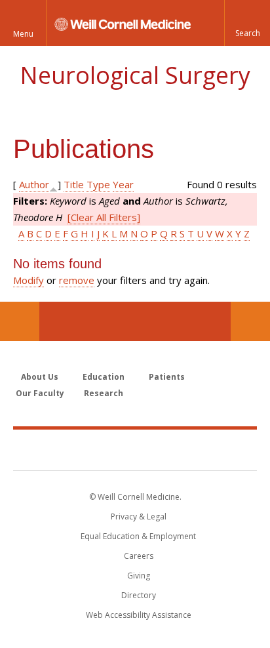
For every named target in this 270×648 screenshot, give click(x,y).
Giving (138, 575)
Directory (138, 595)
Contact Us (250, 321)
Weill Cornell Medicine (135, 449)
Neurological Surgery (135, 75)
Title (74, 184)
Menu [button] (23, 33)
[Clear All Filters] (104, 217)
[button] (247, 23)
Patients (167, 376)
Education (104, 376)
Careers (138, 555)
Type (98, 184)
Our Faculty (40, 393)
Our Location (19, 321)
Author (34, 184)
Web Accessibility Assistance (138, 614)
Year (123, 184)
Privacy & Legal (138, 516)
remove (76, 280)
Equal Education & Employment (138, 536)
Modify (28, 280)
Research (103, 393)
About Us (39, 376)
